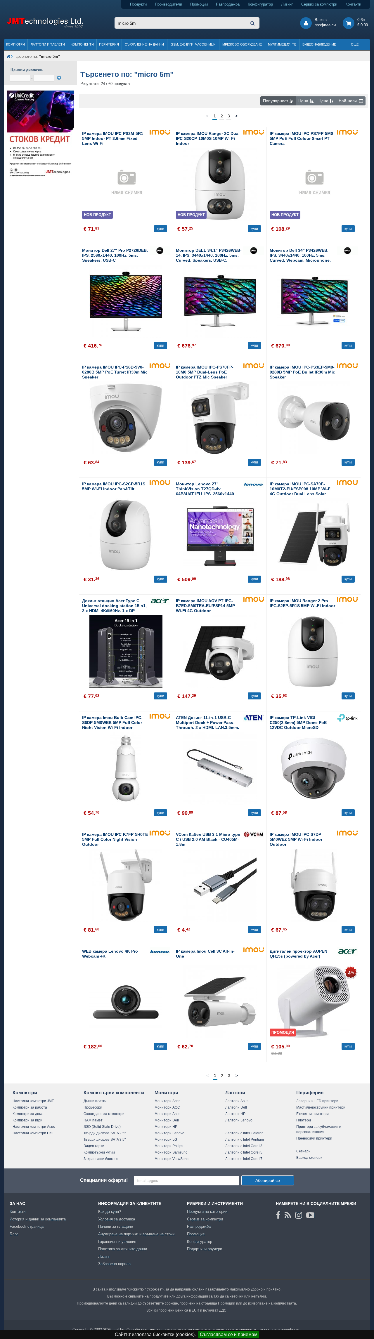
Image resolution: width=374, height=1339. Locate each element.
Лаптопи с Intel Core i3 (243, 1146)
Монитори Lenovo (169, 1133)
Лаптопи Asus (236, 1101)
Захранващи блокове (101, 1159)
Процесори (93, 1107)
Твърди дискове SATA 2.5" (105, 1133)
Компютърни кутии (99, 1152)
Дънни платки (95, 1101)
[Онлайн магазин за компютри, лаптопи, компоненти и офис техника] (45, 27)
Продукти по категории (207, 1211)
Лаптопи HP (235, 1114)
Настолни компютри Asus (34, 1127)
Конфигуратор (260, 4)
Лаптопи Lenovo (238, 1120)
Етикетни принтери (312, 1114)
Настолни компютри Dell (33, 1133)
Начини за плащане (115, 1226)
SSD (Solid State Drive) (102, 1127)
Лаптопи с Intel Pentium (244, 1139)
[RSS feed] (288, 1215)
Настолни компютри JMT (33, 1101)
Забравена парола (114, 1264)
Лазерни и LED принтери (317, 1101)
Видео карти (94, 1146)
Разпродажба (228, 4)
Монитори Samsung (171, 1152)
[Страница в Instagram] (298, 1215)
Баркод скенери (309, 1158)
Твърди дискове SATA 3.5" (105, 1139)
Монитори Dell (167, 1120)
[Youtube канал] (310, 1215)
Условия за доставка (116, 1219)
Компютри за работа (30, 1107)
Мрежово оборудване (242, 44)
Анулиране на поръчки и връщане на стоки (136, 1234)
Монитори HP (166, 1127)
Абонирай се (267, 1180)
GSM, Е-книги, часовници (193, 44)
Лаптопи (235, 1092)
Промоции (199, 4)
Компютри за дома (28, 1114)
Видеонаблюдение (319, 44)
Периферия (109, 44)
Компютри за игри (27, 1120)
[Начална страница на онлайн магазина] (8, 56)
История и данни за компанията (38, 1219)
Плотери (303, 1120)
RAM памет (93, 1120)
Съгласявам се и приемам (228, 1334)
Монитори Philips (169, 1146)
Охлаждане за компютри (104, 1114)
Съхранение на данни (144, 44)
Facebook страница (27, 1226)
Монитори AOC (167, 1107)
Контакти (353, 4)
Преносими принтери (314, 1138)
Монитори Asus (167, 1114)
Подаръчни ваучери (204, 1249)
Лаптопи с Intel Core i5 (243, 1152)
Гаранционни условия (117, 1241)
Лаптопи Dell (236, 1107)
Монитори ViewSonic (172, 1159)
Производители (168, 4)
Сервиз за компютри (319, 4)
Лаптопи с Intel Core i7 (243, 1159)
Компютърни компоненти (114, 1092)
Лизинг (287, 4)
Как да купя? (109, 1211)
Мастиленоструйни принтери (320, 1107)
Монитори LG (166, 1139)
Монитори (166, 1092)
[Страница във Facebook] (278, 1215)
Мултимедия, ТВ (282, 44)
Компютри (15, 44)
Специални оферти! (104, 1180)
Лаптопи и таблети (48, 44)
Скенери (303, 1151)
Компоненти (82, 44)
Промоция (196, 1234)
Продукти (138, 4)
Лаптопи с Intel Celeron (244, 1133)
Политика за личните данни (122, 1249)
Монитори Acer (167, 1101)
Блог (14, 1234)
